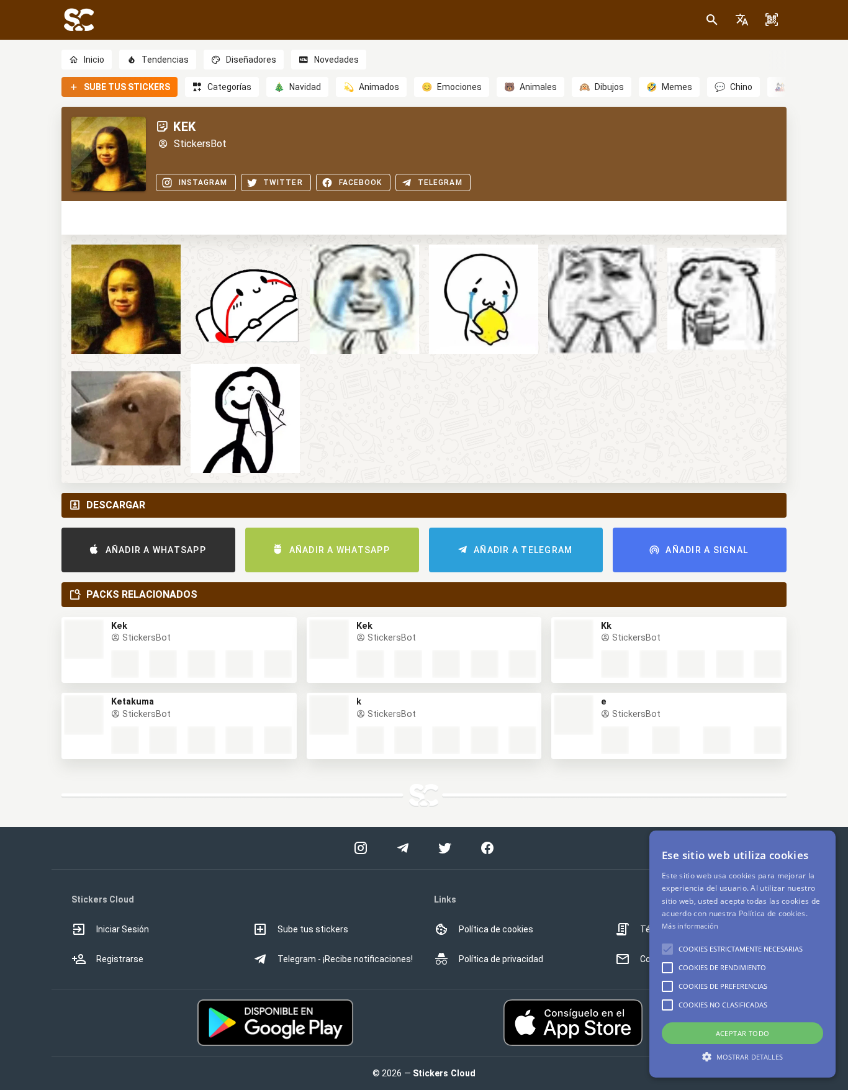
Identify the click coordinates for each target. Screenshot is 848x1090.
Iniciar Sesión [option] (122, 929)
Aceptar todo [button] (743, 1033)
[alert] (742, 954)
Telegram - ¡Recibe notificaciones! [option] (345, 959)
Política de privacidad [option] (501, 959)
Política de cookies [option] (496, 929)
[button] (742, 20)
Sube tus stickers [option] (312, 929)
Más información (690, 925)
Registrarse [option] (119, 959)
